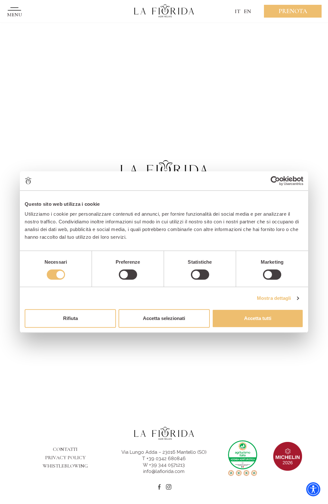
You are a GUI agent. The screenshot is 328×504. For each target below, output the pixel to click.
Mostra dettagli (274, 298)
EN (247, 11)
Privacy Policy (65, 457)
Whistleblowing (65, 466)
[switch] (128, 274)
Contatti (65, 449)
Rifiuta (70, 318)
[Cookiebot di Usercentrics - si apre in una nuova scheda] (275, 181)
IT (238, 11)
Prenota (293, 11)
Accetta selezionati (164, 318)
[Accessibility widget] (313, 489)
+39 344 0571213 (167, 465)
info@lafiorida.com (163, 471)
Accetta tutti (257, 318)
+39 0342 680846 (166, 458)
